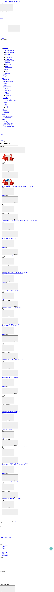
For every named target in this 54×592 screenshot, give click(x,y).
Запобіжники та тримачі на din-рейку (10, 51)
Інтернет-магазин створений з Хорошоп (5, 537)
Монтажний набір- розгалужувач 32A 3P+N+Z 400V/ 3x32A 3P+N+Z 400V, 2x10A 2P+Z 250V (14, 203)
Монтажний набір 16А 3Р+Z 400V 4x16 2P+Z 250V (9, 429)
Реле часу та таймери (8, 64)
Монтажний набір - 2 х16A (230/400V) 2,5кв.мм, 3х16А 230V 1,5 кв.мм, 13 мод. (12, 273)
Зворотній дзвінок (3, 571)
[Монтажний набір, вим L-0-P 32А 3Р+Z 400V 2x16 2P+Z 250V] (28, 376)
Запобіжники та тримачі (8, 59)
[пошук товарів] (14, 28)
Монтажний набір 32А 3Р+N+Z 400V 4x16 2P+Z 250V (9, 412)
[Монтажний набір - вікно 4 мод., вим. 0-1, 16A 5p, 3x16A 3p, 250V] (28, 359)
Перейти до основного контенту (4, 0)
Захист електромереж (5, 545)
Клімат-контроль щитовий (8, 94)
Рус (2, 3)
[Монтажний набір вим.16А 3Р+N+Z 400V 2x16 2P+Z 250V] (28, 307)
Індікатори (6, 69)
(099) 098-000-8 (2, 38)
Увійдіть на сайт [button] (4, 195)
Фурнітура (3, 78)
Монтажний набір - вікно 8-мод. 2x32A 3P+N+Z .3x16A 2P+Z (10, 481)
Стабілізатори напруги (8, 117)
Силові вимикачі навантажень (9, 58)
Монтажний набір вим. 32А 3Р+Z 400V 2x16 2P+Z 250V (9, 325)
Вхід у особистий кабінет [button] (5, 552)
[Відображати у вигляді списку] (19, 150)
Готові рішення (4, 114)
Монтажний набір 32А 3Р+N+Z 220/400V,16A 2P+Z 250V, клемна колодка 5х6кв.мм (13, 464)
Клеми (6, 55)
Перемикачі (6, 71)
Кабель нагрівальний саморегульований (10, 100)
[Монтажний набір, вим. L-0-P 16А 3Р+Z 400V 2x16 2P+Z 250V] (28, 394)
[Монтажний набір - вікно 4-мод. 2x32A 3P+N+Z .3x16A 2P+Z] (28, 498)
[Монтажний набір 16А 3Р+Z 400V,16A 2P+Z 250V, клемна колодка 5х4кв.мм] (28, 446)
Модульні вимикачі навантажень (9, 52)
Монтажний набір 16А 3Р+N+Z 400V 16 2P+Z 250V (9, 238)
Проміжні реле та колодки (8, 67)
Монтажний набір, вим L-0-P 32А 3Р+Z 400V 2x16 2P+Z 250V (10, 377)
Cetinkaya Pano (7, 93)
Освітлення (3, 109)
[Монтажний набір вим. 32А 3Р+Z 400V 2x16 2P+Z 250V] (28, 324)
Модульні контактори (8, 73)
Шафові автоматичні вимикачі (9, 57)
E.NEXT (6, 80)
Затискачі (6, 107)
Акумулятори (7, 118)
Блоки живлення (7, 54)
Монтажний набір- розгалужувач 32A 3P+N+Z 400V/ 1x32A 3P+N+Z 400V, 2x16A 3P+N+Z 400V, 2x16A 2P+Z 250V (17, 186)
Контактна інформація (16, 1)
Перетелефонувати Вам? (4, 39)
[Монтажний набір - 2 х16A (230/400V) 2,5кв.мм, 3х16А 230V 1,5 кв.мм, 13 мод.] (28, 272)
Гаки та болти (7, 106)
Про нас (1, 1)
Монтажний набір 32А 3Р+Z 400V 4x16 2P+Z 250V (9, 342)
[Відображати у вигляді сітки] (6, 150)
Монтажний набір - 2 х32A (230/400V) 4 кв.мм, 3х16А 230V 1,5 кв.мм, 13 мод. (12, 290)
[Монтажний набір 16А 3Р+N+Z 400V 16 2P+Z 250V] (28, 237)
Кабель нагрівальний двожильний (9, 99)
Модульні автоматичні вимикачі (9, 50)
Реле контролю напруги (8, 63)
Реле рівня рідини (7, 66)
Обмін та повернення (10, 1)
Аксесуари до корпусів (8, 95)
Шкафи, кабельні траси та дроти (6, 91)
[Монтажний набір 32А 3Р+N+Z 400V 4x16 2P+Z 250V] (28, 411)
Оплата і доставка (4, 1)
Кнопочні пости (7, 70)
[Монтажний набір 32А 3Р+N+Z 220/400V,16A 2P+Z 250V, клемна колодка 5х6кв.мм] (28, 463)
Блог (19, 1)
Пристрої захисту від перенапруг (9, 60)
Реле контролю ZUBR (8, 62)
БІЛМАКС (6, 92)
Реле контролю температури (9, 65)
